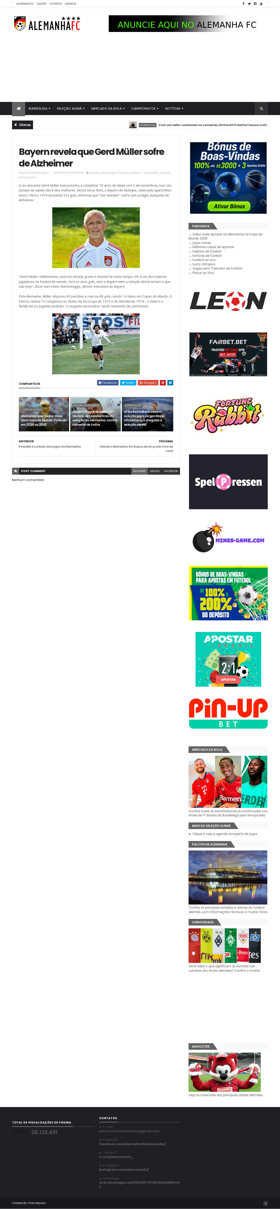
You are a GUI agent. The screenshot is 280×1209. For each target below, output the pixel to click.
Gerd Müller (151, 173)
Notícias (172, 108)
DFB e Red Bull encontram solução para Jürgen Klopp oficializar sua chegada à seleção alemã (144, 418)
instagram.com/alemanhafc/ (124, 1169)
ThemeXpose (37, 1203)
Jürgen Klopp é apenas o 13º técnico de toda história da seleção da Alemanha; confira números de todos (94, 418)
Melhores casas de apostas (213, 247)
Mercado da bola (106, 108)
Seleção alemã (69, 108)
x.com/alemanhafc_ (116, 1157)
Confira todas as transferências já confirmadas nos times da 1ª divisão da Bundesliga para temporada (228, 813)
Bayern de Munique (103, 173)
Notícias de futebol (207, 256)
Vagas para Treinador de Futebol (217, 268)
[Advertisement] (140, 69)
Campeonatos (143, 108)
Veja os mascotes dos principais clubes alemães (226, 1095)
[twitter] (249, 4)
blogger (139, 471)
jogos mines (201, 243)
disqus (155, 471)
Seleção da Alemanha (87, 405)
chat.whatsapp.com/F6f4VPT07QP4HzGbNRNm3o (139, 1184)
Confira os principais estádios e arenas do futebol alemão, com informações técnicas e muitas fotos (228, 909)
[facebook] (243, 4)
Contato (56, 3)
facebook (171, 471)
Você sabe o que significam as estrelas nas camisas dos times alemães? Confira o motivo (224, 968)
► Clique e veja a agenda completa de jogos (223, 834)
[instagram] (255, 4)
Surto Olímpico (203, 264)
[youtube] (261, 4)
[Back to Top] (265, 1203)
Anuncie (70, 3)
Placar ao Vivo (203, 273)
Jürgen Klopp (133, 405)
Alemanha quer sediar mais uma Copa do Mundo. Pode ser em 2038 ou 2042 (44, 420)
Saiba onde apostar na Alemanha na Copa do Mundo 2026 (225, 236)
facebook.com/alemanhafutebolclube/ (132, 1144)
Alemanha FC (25, 3)
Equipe (41, 3)
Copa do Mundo (32, 409)
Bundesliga (38, 108)
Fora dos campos (129, 173)
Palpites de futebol (206, 251)
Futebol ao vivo (204, 260)
